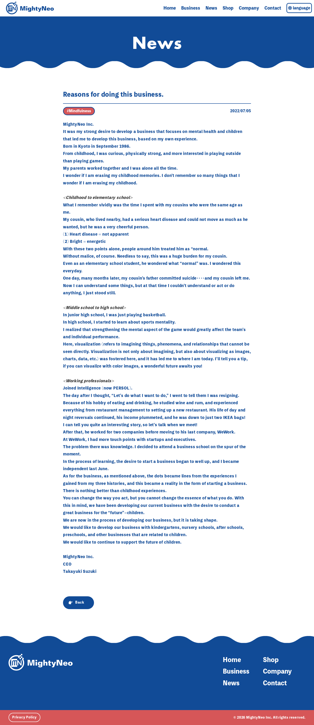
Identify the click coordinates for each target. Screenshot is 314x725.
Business (190, 8)
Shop (228, 8)
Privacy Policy (24, 717)
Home (169, 8)
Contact (272, 8)
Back (79, 602)
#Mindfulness (79, 111)
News (211, 8)
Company (249, 8)
